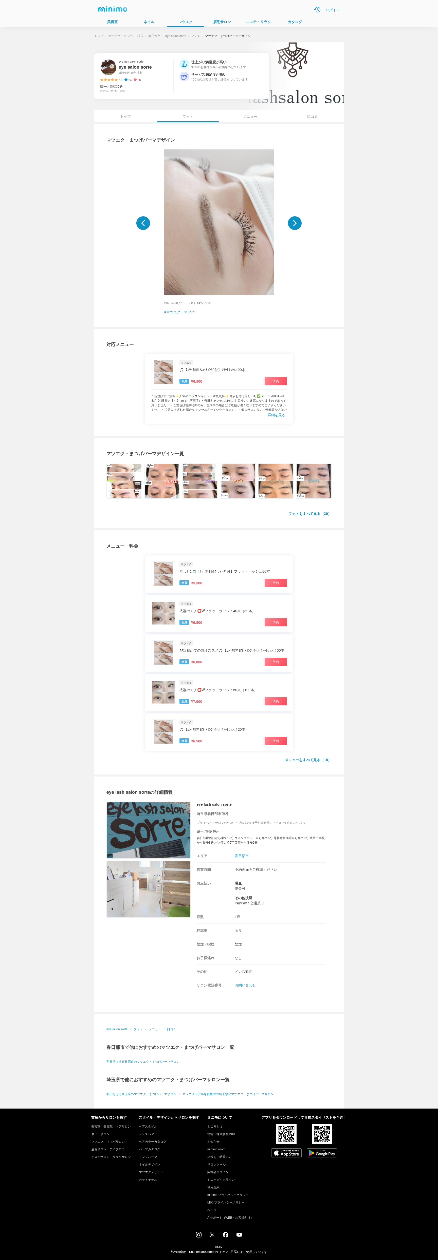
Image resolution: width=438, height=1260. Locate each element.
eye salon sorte (175, 35)
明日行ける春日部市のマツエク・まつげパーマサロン (142, 1061)
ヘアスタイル (148, 1126)
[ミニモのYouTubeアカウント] (239, 1235)
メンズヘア (146, 1134)
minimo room (216, 1149)
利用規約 (213, 1187)
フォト (195, 35)
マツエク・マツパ (120, 35)
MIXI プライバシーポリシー (226, 1202)
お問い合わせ (245, 984)
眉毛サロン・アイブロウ (108, 1149)
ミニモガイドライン (221, 1179)
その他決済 (243, 897)
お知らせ (213, 1141)
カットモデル (148, 1179)
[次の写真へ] (295, 223)
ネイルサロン (100, 1134)
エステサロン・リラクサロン (111, 1156)
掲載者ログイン (218, 1172)
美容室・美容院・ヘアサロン (111, 1126)
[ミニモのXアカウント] (212, 1235)
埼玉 (140, 35)
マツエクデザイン (151, 1172)
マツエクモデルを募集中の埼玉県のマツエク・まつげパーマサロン (228, 1094)
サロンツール (216, 1164)
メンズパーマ (148, 1156)
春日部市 (154, 35)
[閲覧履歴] (317, 10)
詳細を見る (276, 414)
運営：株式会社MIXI (221, 1134)
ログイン (332, 9)
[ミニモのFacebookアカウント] (225, 1235)
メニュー (250, 116)
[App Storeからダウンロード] (286, 1153)
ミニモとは (215, 1126)
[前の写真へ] (143, 223)
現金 (238, 882)
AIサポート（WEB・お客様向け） (230, 1217)
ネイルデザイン (149, 1164)
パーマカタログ (149, 1149)
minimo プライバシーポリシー (228, 1194)
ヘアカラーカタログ (152, 1141)
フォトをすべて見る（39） (310, 513)
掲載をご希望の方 (219, 1156)
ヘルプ (211, 1210)
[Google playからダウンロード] (322, 1153)
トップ (98, 35)
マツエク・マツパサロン (108, 1141)
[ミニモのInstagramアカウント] (199, 1235)
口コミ (312, 116)
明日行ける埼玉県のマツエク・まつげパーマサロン (141, 1094)
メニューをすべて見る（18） (308, 759)
